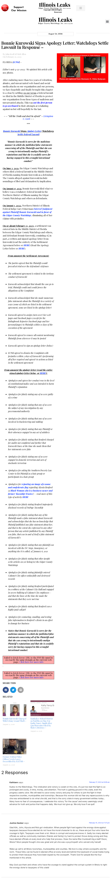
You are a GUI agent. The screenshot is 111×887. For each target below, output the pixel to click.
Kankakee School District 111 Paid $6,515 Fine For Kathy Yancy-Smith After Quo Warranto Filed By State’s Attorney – (41, 723)
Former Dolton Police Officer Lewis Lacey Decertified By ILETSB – (14, 759)
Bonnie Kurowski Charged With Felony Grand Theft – (14, 719)
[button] (107, 21)
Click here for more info (31, 662)
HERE (43, 373)
